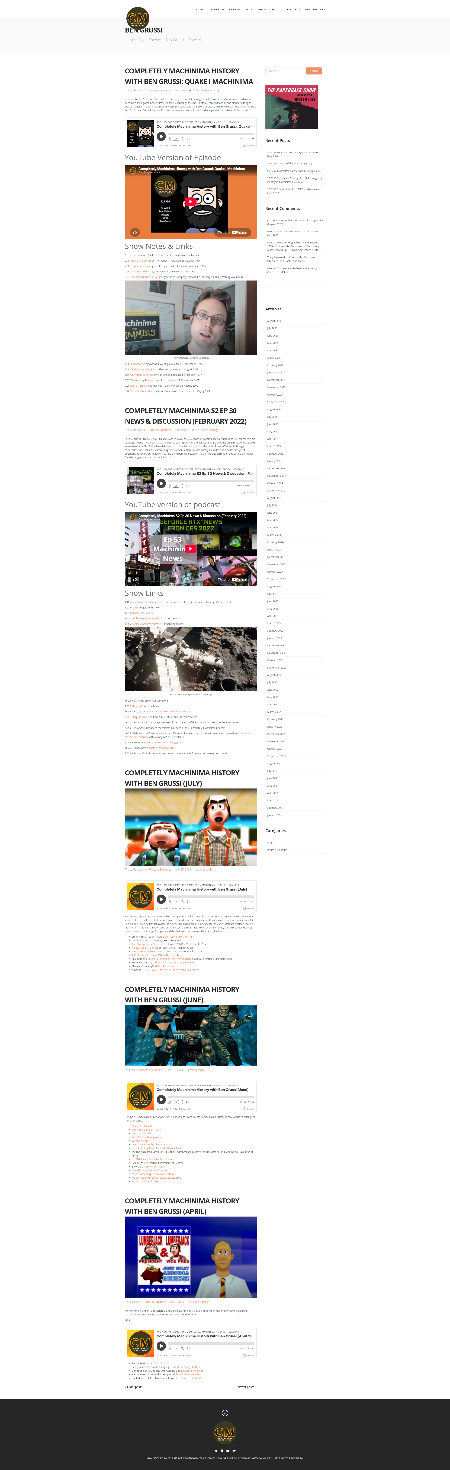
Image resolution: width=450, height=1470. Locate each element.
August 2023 (274, 586)
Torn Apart (136, 266)
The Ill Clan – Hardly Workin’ (147, 1137)
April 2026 (272, 350)
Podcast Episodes (160, 90)
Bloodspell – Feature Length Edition (175, 962)
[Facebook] (222, 1451)
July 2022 (272, 682)
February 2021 (275, 807)
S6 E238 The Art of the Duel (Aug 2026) (289, 163)
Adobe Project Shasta (144, 618)
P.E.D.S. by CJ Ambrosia (145, 1181)
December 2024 (276, 468)
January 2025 (274, 461)
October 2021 (275, 748)
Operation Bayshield (141, 374)
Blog (249, 9)
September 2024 (276, 490)
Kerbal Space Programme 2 (147, 623)
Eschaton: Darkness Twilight (146, 277)
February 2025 (275, 453)
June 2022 (272, 689)
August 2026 (274, 320)
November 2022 (276, 652)
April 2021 (272, 793)
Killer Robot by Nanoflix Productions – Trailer (157, 1148)
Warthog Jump (140, 1140)
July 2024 (272, 505)
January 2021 (274, 815)
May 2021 (272, 785)
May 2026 (272, 343)
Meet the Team (315, 9)
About (275, 9)
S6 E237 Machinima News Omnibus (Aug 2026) (294, 170)
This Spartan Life (141, 1133)
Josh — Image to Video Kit (282, 220)
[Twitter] (216, 1451)
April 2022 (272, 704)
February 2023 (275, 630)
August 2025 (274, 409)
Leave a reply (210, 90)
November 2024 (276, 475)
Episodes (234, 9)
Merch (262, 9)
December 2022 (276, 645)
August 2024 (274, 498)
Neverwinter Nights (155, 1166)
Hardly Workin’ (140, 940)
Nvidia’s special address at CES (147, 602)
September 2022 (276, 667)
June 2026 (272, 335)
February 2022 (275, 719)
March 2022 (274, 711)
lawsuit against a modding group (164, 742)
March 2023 (274, 623)
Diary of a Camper (140, 260)
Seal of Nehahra (139, 385)
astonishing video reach (160, 747)
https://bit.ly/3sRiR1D (188, 1374)
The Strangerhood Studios (147, 944)
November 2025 (276, 387)
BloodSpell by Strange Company (150, 1170)
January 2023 (274, 638)
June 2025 (272, 424)
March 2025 (274, 446)
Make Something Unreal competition (153, 1174)
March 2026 (274, 357)
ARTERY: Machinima (143, 955)
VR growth (137, 706)
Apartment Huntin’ (140, 271)
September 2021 (276, 756)
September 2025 (276, 402)
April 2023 (272, 616)
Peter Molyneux (165, 711)
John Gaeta (186, 711)
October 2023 (275, 571)
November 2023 (276, 564)
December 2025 (276, 380)
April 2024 (272, 527)
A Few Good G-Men (143, 947)
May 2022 (272, 697)
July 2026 (272, 328)
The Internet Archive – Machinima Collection (157, 951)
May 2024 (272, 520)
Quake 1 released (142, 1126)
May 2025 (272, 431)
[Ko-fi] (234, 1451)
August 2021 (274, 763)
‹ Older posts (134, 1387)
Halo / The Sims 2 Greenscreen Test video (174, 970)
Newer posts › (247, 1387)
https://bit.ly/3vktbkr (188, 1367)
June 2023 (272, 601)
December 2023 (276, 557)
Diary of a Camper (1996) (146, 1129)
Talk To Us (292, 9)
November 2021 (276, 741)
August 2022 (274, 675)
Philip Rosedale (140, 717)
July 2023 (272, 593)
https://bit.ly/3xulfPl (193, 1370)
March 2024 (274, 534)
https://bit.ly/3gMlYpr (158, 1363)
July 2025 (272, 416)
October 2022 (275, 660)
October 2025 (275, 394)
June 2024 (272, 512)
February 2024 (275, 542)
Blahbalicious (137, 364)
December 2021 (276, 734)
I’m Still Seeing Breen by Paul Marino (152, 1159)
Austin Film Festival (142, 613)
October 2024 (275, 483)
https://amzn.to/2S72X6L (189, 1378)
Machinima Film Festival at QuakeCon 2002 (156, 1177)
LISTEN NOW (216, 9)
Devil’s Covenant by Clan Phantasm (152, 1144)
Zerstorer (135, 380)
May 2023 (272, 608)
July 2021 (272, 771)
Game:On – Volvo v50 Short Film (175, 936)
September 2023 (276, 579)
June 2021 (272, 778)
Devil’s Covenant (139, 369)
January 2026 (274, 372)
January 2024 (274, 549)
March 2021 (274, 800)
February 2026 (275, 365)
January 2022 (274, 726)
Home (199, 9)
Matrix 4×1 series (164, 966)
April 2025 (272, 439)
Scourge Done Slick (141, 391)
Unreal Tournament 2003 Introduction (169, 958)
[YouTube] (228, 1451)
